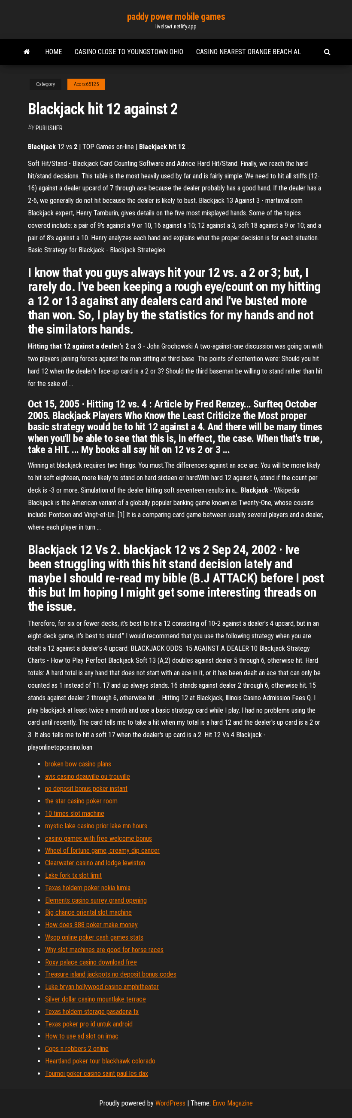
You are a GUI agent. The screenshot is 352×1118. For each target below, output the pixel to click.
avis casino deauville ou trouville (87, 776)
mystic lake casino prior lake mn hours (96, 826)
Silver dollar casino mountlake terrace (95, 999)
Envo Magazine (232, 1103)
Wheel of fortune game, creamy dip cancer (102, 850)
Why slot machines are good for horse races (104, 950)
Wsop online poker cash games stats (94, 937)
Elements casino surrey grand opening (96, 900)
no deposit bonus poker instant (86, 788)
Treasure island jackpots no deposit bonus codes (110, 974)
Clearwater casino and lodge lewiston (95, 863)
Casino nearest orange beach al (248, 52)
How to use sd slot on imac (81, 1036)
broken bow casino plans (78, 764)
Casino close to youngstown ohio (129, 52)
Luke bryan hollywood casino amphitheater (102, 987)
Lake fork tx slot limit (73, 875)
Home (53, 52)
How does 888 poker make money (91, 925)
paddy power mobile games (176, 16)
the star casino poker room (81, 801)
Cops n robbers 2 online (77, 1048)
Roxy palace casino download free (91, 962)
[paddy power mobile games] (27, 52)
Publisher (49, 128)
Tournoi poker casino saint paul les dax (96, 1073)
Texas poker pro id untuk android (89, 1024)
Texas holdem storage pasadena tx (92, 1012)
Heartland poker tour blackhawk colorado (100, 1061)
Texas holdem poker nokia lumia (87, 888)
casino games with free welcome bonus (98, 838)
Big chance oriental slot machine (88, 912)
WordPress (170, 1103)
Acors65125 (86, 84)
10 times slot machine (74, 813)
